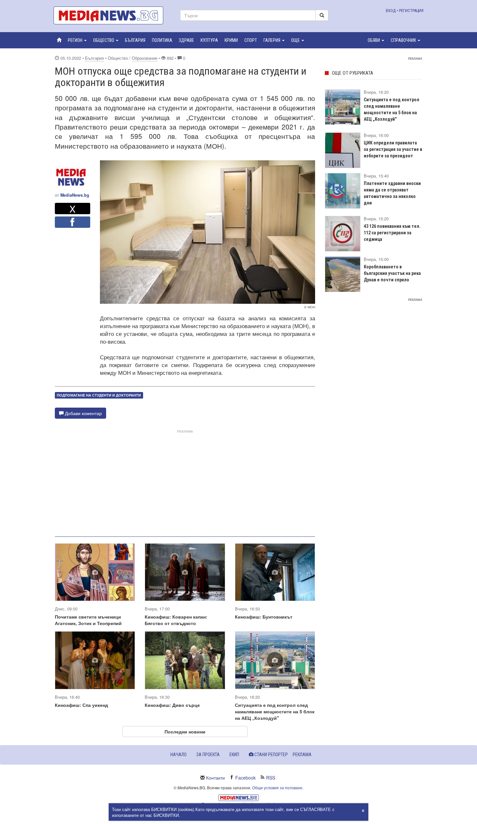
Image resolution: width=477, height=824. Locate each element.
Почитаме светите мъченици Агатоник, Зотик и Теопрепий (88, 619)
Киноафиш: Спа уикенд (81, 705)
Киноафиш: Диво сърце (172, 705)
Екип (234, 754)
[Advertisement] (185, 480)
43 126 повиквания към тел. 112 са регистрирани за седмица (392, 233)
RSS (270, 777)
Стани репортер (270, 754)
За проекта (208, 754)
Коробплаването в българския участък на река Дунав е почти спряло (392, 273)
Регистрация (411, 10)
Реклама (302, 754)
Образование (144, 58)
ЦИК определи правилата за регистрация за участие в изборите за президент (393, 149)
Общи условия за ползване (277, 787)
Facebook (245, 777)
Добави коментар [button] (83, 413)
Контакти (215, 777)
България (94, 58)
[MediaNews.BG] (112, 15)
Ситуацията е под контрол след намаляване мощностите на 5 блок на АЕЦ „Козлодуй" (274, 711)
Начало (178, 754)
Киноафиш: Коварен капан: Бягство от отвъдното (176, 619)
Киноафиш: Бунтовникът (263, 616)
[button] (77, 40)
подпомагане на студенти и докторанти (99, 395)
